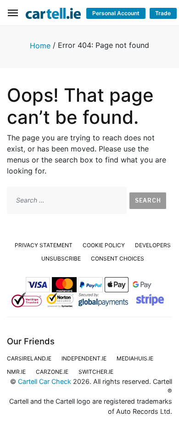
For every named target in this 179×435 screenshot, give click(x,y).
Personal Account (116, 13)
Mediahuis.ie (135, 358)
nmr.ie (16, 371)
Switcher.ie (95, 371)
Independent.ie (84, 358)
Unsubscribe (61, 258)
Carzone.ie (52, 371)
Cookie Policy (104, 245)
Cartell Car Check (44, 381)
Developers (153, 245)
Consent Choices (117, 258)
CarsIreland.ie (29, 358)
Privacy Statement (44, 245)
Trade (163, 13)
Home (40, 45)
